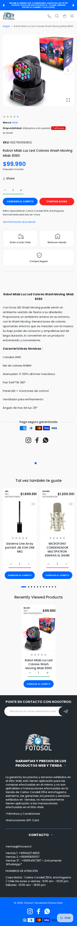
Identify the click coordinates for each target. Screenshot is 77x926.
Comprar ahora (56, 201)
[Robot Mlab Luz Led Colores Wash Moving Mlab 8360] (39, 634)
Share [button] (10, 178)
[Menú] (72, 16)
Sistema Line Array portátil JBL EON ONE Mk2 (20, 547)
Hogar (6, 26)
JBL (12, 494)
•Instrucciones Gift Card (22, 820)
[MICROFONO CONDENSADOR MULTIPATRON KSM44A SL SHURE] (57, 517)
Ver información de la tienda (19, 221)
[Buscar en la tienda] (57, 16)
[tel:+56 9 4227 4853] (49, 16)
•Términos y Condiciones (23, 814)
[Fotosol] (9, 16)
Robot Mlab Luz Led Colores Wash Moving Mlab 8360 (38, 664)
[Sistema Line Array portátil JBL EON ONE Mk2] (20, 517)
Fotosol (29, 903)
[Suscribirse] (66, 711)
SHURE (50, 494)
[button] (3, 5)
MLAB (33, 611)
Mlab (15, 122)
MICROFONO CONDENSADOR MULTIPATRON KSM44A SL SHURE (57, 549)
